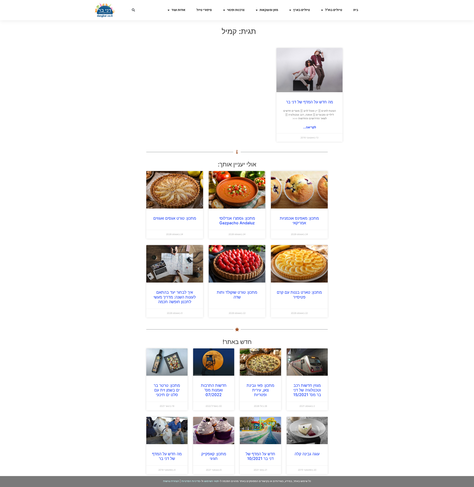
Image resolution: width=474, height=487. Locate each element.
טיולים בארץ (301, 10)
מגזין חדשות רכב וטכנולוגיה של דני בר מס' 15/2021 (307, 390)
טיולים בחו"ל (333, 10)
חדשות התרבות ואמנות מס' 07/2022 (213, 390)
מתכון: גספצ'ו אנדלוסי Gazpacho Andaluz (237, 220)
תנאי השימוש (211, 481)
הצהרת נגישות (171, 481)
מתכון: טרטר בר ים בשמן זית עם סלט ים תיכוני (167, 390)
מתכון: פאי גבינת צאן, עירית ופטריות (260, 390)
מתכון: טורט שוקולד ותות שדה (237, 294)
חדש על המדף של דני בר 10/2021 (260, 456)
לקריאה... (309, 127)
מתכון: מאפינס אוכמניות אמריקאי (299, 220)
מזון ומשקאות (269, 10)
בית (355, 10)
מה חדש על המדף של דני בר (309, 102)
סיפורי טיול (204, 10)
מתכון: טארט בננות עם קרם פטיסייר (299, 294)
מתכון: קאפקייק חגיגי (213, 456)
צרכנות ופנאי (236, 10)
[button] (133, 10)
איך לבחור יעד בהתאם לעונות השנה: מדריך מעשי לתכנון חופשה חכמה (174, 297)
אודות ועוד (178, 10)
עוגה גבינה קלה (307, 454)
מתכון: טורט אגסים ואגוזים (174, 218)
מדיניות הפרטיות (190, 481)
